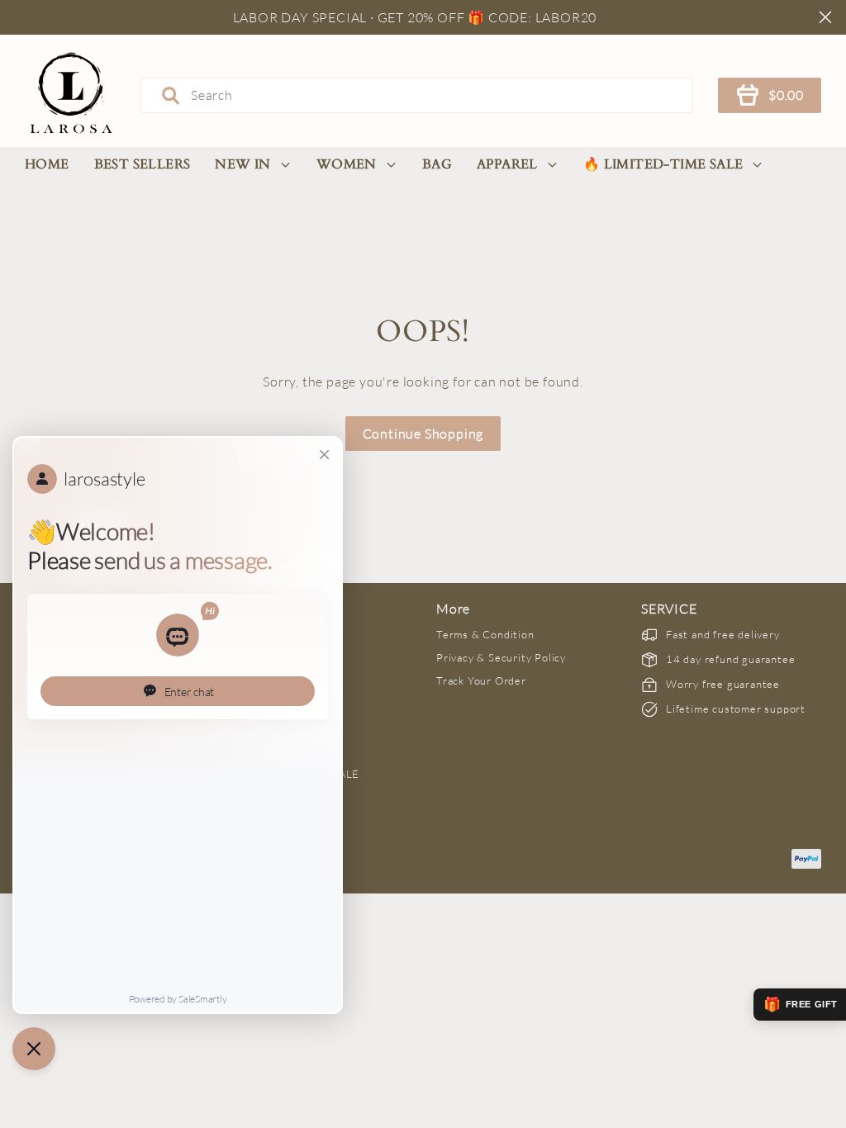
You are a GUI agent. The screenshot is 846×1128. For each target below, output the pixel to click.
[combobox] (416, 95)
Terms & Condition (485, 634)
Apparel (507, 164)
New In (242, 164)
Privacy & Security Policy (501, 657)
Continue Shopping (423, 433)
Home (47, 164)
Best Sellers (142, 164)
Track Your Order (481, 680)
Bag (437, 164)
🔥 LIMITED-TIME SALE (663, 164)
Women (346, 164)
